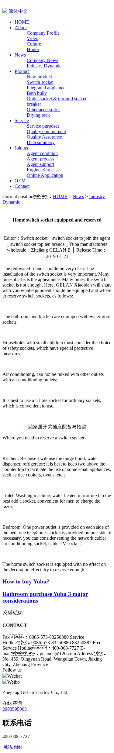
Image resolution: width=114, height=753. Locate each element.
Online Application (45, 175)
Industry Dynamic (44, 65)
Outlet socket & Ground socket (56, 98)
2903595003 (14, 709)
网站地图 (12, 747)
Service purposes (43, 126)
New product (39, 76)
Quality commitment (46, 131)
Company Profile (43, 33)
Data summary (41, 142)
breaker (34, 104)
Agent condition (42, 153)
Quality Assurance (44, 136)
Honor (33, 49)
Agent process (40, 158)
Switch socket (40, 82)
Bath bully (37, 93)
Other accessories (43, 109)
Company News (42, 60)
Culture (34, 43)
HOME (60, 196)
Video (32, 38)
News (78, 196)
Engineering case (43, 169)
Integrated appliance (46, 87)
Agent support (40, 164)
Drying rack (38, 115)
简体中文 (17, 11)
